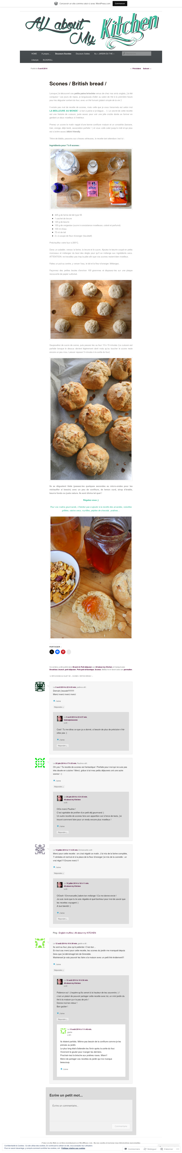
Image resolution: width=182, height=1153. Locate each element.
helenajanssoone (71, 720)
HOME (34, 53)
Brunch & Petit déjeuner (82, 667)
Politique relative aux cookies (73, 1148)
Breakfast (53, 669)
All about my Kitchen (103, 667)
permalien (128, 669)
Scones (98, 669)
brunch (61, 669)
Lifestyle (34, 59)
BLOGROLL (48, 59)
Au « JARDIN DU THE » (104, 53)
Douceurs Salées (83, 53)
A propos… (46, 53)
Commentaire (121, 1126)
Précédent (135, 68)
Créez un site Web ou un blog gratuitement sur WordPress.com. (67, 1143)
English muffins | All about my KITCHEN (77, 932)
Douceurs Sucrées (63, 53)
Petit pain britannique (85, 669)
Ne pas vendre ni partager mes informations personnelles (117, 1143)
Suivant (147, 68)
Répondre (59, 707)
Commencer (120, 3)
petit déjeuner (70, 669)
